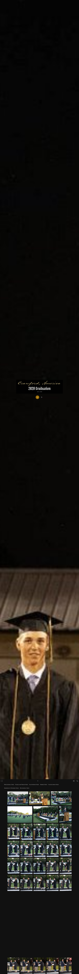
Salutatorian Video (34, 784)
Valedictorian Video (53, 784)
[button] (76, 971)
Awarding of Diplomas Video (11, 788)
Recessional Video (24, 788)
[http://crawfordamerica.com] (39, 383)
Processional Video (9, 784)
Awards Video (43, 784)
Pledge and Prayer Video (21, 784)
